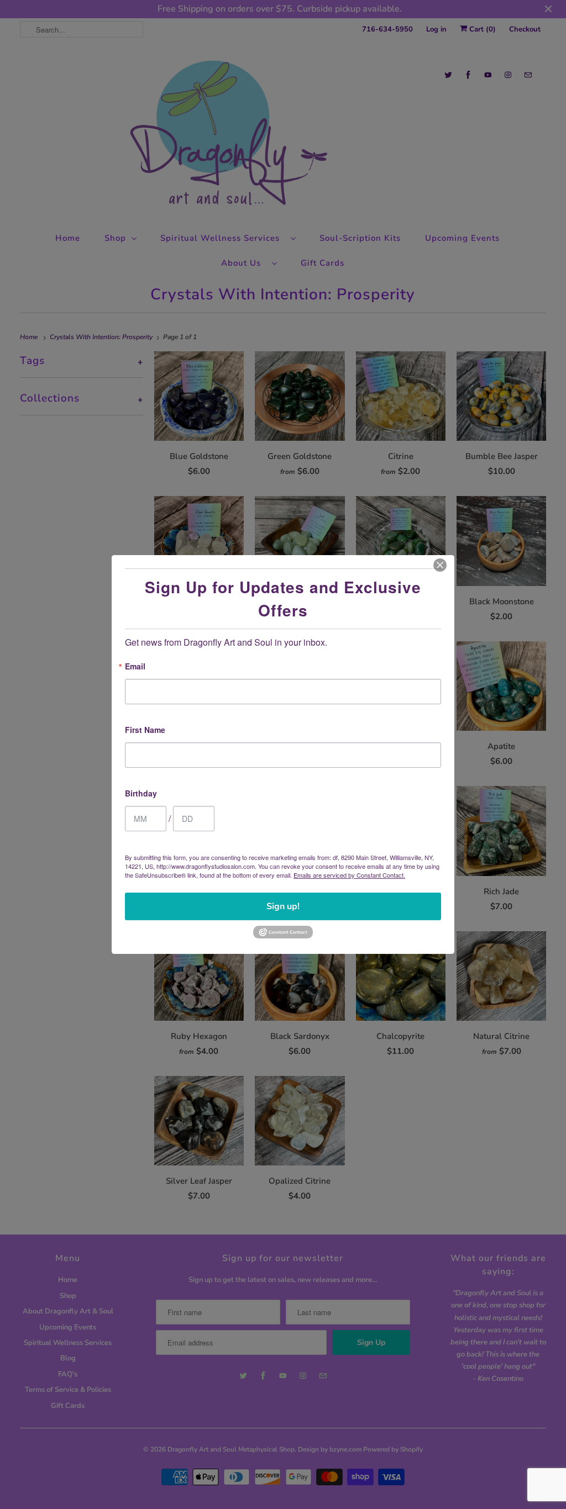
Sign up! (283, 906)
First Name (145, 730)
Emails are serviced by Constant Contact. (349, 874)
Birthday (141, 794)
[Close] (440, 565)
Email (135, 667)
